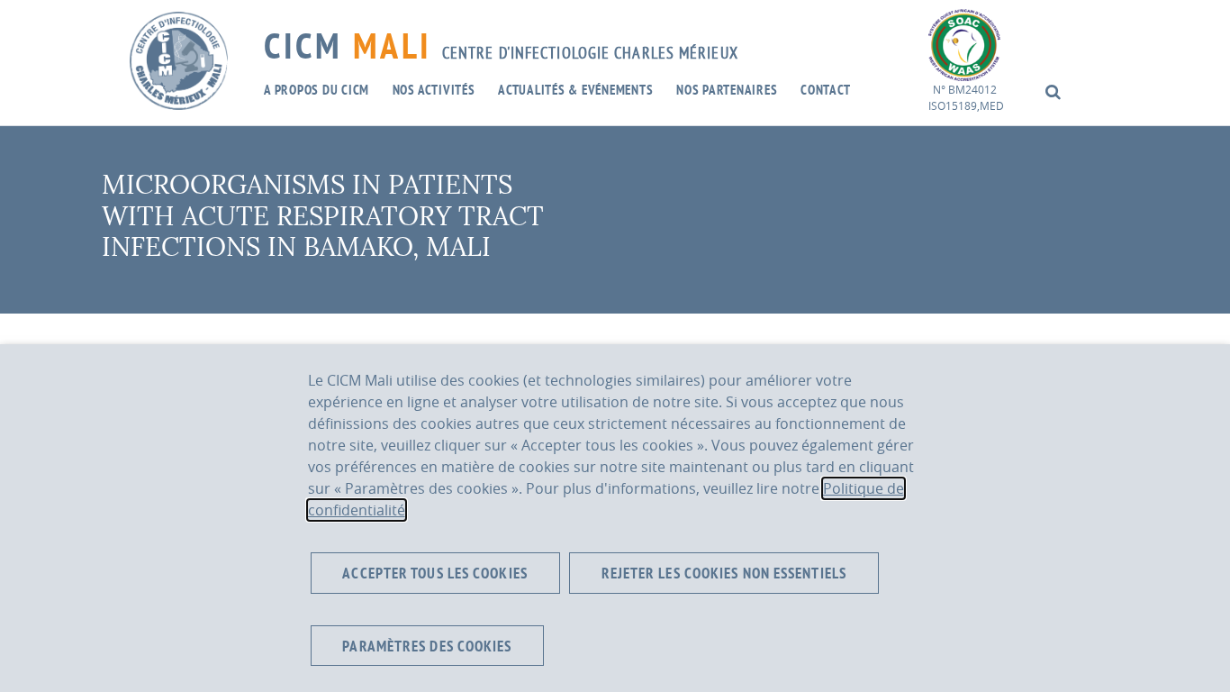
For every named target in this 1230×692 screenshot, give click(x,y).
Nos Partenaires (726, 89)
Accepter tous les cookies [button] (435, 572)
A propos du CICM (316, 89)
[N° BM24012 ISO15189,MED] (964, 43)
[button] (1053, 91)
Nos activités (434, 89)
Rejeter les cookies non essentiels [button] (723, 572)
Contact (825, 89)
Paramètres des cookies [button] (426, 645)
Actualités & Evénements (575, 89)
